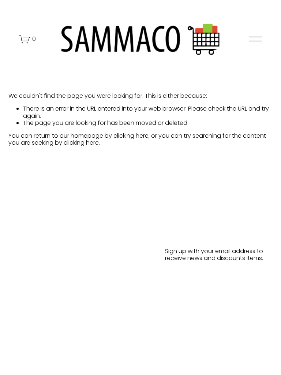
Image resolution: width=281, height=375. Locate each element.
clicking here (131, 135)
